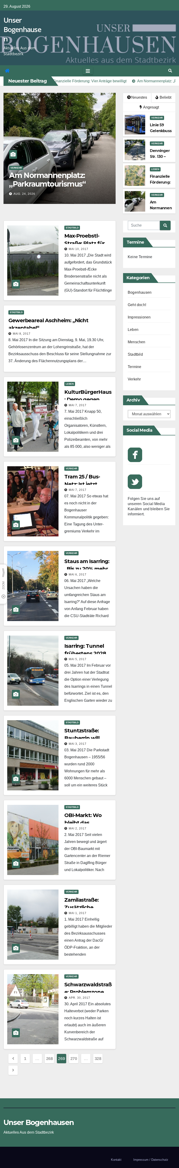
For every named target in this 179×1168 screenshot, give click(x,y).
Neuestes (139, 97)
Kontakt (116, 1159)
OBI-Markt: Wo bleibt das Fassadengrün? (83, 822)
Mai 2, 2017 (77, 828)
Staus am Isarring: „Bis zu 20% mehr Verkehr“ (86, 568)
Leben (155, 169)
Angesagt (150, 107)
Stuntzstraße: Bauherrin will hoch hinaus (82, 738)
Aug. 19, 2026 (24, 193)
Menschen (136, 342)
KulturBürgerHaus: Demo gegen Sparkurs (87, 399)
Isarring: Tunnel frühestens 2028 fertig (85, 653)
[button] (170, 70)
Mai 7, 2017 (77, 405)
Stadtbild (16, 167)
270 (73, 1058)
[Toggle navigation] (88, 71)
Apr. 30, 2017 (79, 997)
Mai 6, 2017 (77, 574)
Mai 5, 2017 (77, 659)
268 (49, 1058)
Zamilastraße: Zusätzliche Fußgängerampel (86, 907)
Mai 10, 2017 (78, 249)
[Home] (7, 70)
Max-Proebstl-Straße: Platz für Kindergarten (84, 243)
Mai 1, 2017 (77, 913)
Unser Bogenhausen (22, 29)
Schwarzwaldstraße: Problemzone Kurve (87, 992)
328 (98, 1058)
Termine (134, 367)
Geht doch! (137, 305)
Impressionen (139, 317)
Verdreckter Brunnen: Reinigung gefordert (47, 179)
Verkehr (157, 117)
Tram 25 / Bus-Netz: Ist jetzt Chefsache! (82, 484)
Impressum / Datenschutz (150, 1159)
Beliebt (165, 97)
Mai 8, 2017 (22, 333)
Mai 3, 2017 (77, 743)
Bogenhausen (139, 292)
